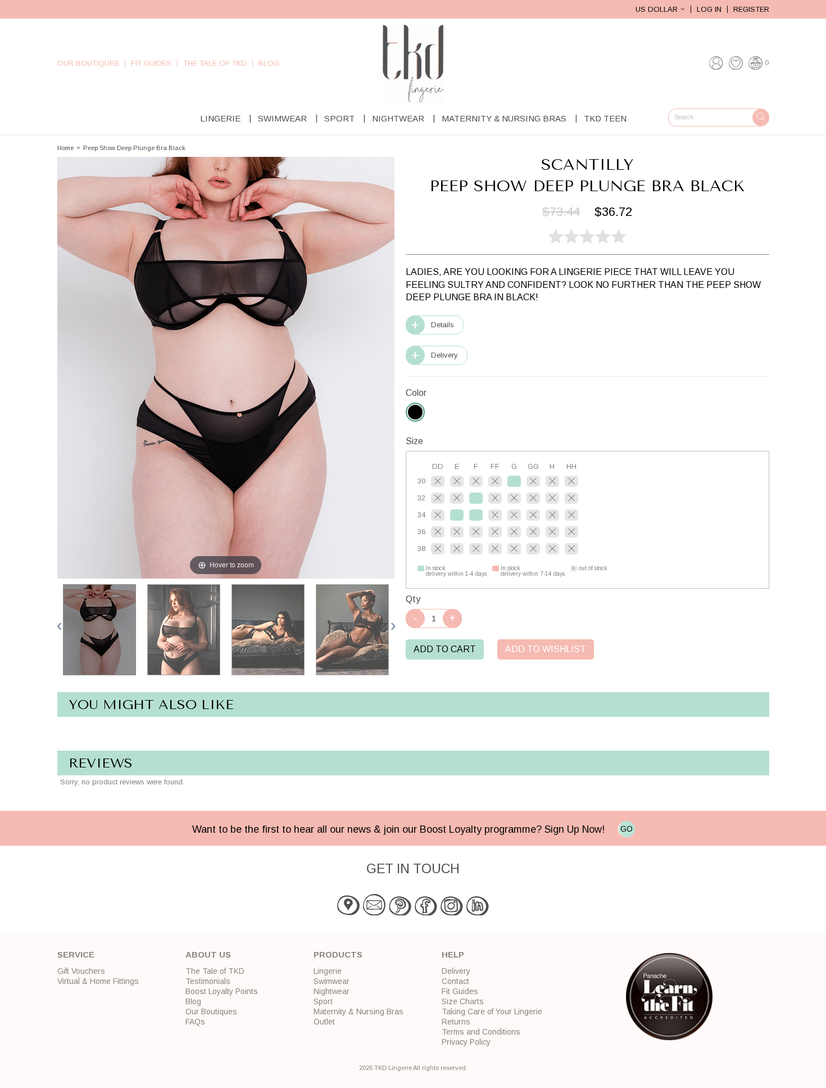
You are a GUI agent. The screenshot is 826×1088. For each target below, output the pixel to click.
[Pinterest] (400, 913)
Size (414, 441)
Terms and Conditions (481, 1031)
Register (751, 9)
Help (453, 954)
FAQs (195, 1021)
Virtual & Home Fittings (98, 981)
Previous (60, 625)
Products (338, 954)
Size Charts (463, 1001)
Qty (413, 599)
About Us (208, 954)
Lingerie (220, 118)
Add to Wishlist (545, 649)
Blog (268, 63)
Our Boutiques (88, 63)
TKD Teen (605, 118)
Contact (455, 981)
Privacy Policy (466, 1041)
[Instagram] (452, 913)
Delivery (444, 355)
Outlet (324, 1021)
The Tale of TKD (215, 63)
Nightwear (398, 118)
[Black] (415, 412)
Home (65, 148)
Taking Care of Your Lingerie (492, 1011)
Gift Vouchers (81, 971)
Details (442, 324)
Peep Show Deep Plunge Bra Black (134, 148)
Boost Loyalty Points (221, 991)
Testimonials (207, 981)
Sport (339, 118)
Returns (456, 1021)
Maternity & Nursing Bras (504, 118)
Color (416, 393)
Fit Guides (151, 63)
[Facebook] (426, 913)
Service (75, 954)
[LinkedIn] (477, 913)
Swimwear (282, 118)
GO (626, 828)
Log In (709, 9)
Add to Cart (445, 649)
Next (393, 625)
